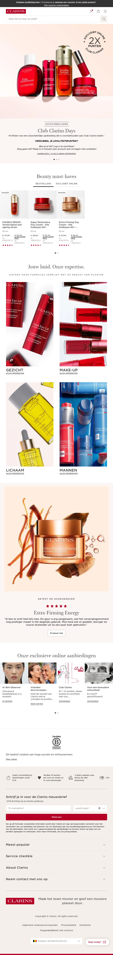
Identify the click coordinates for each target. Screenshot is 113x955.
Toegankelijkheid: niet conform (56, 933)
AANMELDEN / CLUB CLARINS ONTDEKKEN (56, 154)
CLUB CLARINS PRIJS (20, 237)
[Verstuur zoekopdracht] (104, 19)
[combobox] (90, 811)
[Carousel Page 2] (56, 159)
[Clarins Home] (16, 11)
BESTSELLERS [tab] (43, 183)
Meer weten (11, 759)
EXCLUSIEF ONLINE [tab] (67, 183)
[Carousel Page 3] (58, 159)
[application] (14, 685)
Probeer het (56, 633)
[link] (20, 237)
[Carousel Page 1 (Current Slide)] (54, 159)
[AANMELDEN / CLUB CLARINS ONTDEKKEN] (56, 71)
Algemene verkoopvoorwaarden (40, 927)
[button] (97, 942)
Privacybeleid (68, 927)
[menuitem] (91, 11)
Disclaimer (85, 927)
